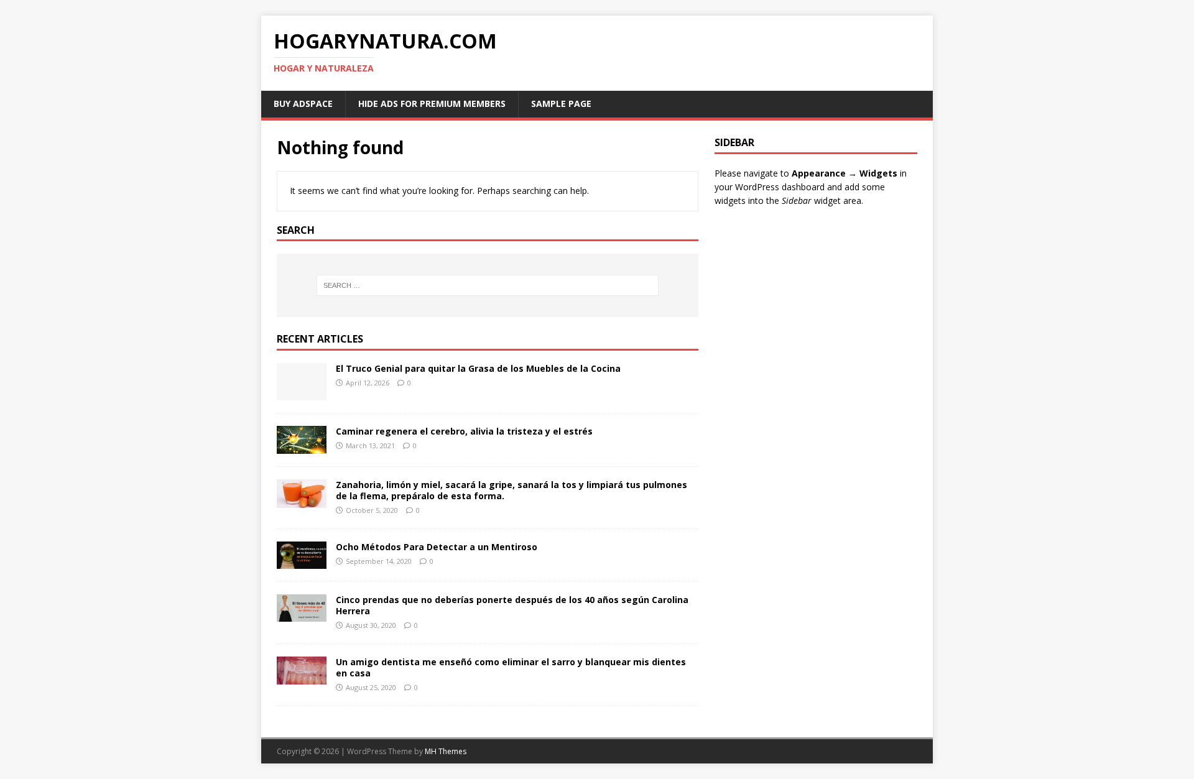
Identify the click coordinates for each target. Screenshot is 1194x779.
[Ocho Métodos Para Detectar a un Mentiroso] (301, 562)
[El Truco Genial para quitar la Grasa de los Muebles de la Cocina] (301, 393)
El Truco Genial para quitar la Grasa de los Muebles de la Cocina (478, 368)
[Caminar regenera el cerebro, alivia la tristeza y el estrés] (301, 447)
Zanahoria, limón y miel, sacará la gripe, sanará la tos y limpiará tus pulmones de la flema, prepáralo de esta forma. (511, 490)
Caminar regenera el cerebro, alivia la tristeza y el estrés (464, 431)
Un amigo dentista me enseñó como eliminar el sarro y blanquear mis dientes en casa (511, 667)
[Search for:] (487, 285)
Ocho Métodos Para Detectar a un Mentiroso (436, 547)
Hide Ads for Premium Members (432, 103)
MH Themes (445, 751)
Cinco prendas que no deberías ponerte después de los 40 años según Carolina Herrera (512, 605)
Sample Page (561, 103)
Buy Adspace (303, 103)
